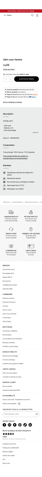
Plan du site (6, 463)
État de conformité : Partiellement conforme (16, 399)
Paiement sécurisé (8, 298)
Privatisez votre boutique (10, 346)
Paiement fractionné (9, 302)
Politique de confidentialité (11, 448)
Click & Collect (7, 321)
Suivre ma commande (9, 314)
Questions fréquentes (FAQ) (11, 390)
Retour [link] (9, 15)
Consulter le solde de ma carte (12, 377)
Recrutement (7, 281)
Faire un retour (7, 310)
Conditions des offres (9, 444)
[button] (19, 403)
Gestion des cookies (9, 455)
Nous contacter (7, 386)
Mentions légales (8, 451)
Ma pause (9, 342)
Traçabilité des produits (10, 285)
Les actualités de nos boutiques (12, 338)
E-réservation (7, 317)
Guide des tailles (8, 289)
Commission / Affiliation (10, 331)
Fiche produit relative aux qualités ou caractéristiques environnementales (15, 157)
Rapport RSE (6, 277)
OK (37, 414)
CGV (4, 459)
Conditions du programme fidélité (13, 363)
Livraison (5, 306)
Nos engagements (8, 273)
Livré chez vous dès (17, 74)
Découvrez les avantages (10, 356)
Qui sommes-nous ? (9, 269)
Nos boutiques (7, 335)
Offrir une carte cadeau (10, 373)
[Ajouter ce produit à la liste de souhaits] (32, 15)
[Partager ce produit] (37, 15)
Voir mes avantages (9, 360)
